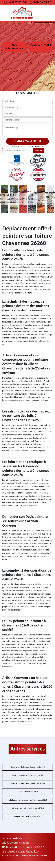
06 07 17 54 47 (42, 2)
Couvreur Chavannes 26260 (27, 792)
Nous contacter (40, 45)
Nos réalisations (14, 47)
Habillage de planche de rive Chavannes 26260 (27, 800)
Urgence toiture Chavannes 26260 (27, 816)
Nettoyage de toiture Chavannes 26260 (27, 808)
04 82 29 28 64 (17, 2)
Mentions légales (40, 855)
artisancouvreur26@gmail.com (21, 851)
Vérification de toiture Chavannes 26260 (27, 783)
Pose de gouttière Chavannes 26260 (27, 775)
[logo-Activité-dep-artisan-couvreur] (22, 13)
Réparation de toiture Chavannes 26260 (28, 767)
